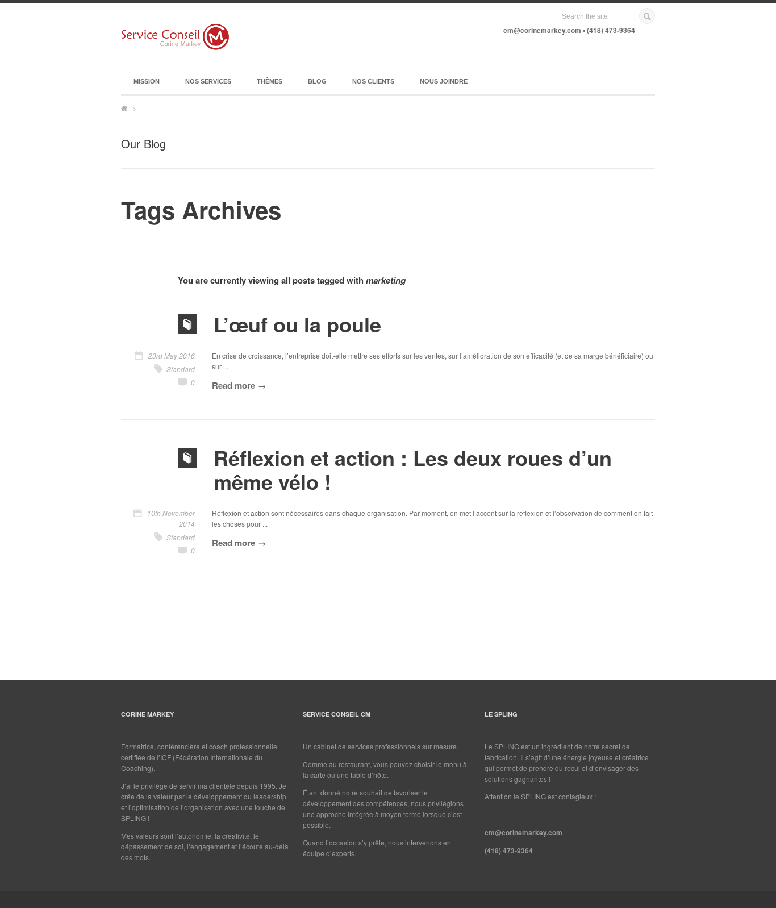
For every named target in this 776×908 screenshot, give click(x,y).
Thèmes (269, 81)
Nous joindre (444, 81)
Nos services (208, 81)
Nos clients (373, 81)
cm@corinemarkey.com (542, 30)
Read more (233, 385)
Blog (317, 81)
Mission (146, 81)
